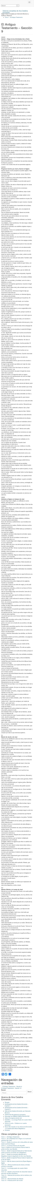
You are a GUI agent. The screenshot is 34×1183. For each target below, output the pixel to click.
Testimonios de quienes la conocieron (15, 1114)
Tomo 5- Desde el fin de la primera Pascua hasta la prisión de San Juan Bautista (15, 1148)
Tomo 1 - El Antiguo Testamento (14, 17)
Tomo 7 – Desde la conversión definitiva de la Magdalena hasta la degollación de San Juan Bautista (16, 1155)
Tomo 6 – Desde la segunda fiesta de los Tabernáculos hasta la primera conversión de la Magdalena (16, 1151)
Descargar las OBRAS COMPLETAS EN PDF (17, 1116)
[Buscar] (18, 5)
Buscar (30, 1091)
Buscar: (3, 1090)
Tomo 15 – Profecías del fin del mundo (12, 1180)
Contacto (7, 1130)
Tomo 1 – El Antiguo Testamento (10, 1137)
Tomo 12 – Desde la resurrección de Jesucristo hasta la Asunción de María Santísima (16, 1172)
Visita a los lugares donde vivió (13, 1118)
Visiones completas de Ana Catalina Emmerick (15, 11)
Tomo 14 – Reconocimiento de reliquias (12, 1179)
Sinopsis (7, 1102)
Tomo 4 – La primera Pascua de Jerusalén (13, 1145)
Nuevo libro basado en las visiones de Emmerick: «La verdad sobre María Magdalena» (18, 1127)
